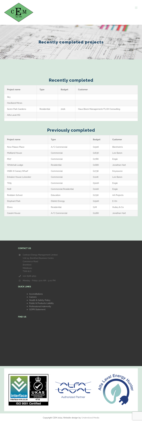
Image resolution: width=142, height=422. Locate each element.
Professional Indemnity (40, 306)
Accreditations (36, 294)
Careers (32, 297)
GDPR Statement (37, 309)
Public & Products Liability (41, 303)
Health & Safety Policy (39, 300)
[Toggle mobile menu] (136, 7)
